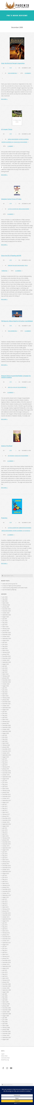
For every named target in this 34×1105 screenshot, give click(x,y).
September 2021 (6, 707)
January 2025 (5, 630)
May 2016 (4, 832)
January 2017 (5, 816)
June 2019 (4, 761)
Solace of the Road (6, 446)
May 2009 (4, 998)
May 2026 (4, 599)
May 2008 (4, 1021)
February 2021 (6, 721)
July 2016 (4, 828)
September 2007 (6, 1037)
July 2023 (4, 666)
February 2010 (6, 980)
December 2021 (6, 701)
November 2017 (6, 796)
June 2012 (4, 925)
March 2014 (5, 883)
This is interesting (12, 73)
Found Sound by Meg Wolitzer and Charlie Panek (14, 587)
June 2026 (4, 597)
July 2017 (4, 804)
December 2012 (6, 913)
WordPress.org (5, 1060)
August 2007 (5, 1039)
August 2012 (5, 921)
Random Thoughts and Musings (16, 265)
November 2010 (6, 962)
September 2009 (6, 990)
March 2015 (5, 859)
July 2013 (4, 899)
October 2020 (5, 729)
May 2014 (4, 879)
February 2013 (6, 909)
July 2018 (4, 780)
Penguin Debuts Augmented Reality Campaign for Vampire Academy (16, 376)
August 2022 (5, 686)
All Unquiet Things (6, 129)
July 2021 (4, 711)
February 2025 (6, 628)
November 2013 (6, 891)
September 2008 (6, 1013)
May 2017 (4, 808)
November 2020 (6, 727)
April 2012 (4, 929)
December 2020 (6, 725)
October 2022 (5, 684)
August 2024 (5, 640)
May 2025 (4, 622)
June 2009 (4, 996)
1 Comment (10, 146)
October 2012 (5, 917)
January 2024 (5, 654)
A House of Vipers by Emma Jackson (11, 585)
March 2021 (5, 719)
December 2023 (6, 656)
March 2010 (5, 978)
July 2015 (4, 852)
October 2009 (5, 988)
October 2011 (5, 940)
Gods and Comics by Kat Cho (9, 583)
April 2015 (4, 857)
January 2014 (5, 887)
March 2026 (5, 603)
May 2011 (4, 950)
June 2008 (4, 1019)
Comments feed (5, 1058)
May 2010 (4, 974)
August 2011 (5, 944)
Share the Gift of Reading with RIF (11, 255)
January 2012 (5, 934)
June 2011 (4, 948)
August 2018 (5, 778)
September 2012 (6, 919)
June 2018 (4, 782)
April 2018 (4, 786)
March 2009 (5, 1002)
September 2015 (6, 848)
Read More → (4, 99)
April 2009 (4, 1000)
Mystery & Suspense (23, 139)
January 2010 (5, 982)
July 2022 (4, 688)
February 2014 (6, 885)
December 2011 (6, 936)
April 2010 (4, 976)
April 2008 (4, 1023)
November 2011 (6, 938)
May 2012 (4, 927)
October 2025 (5, 613)
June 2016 (4, 830)
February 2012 (6, 932)
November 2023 (6, 658)
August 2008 (5, 1015)
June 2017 (4, 806)
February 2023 (6, 676)
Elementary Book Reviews (25, 527)
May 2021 (4, 715)
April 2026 (4, 601)
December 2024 (6, 632)
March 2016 (5, 836)
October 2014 (5, 869)
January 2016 (5, 840)
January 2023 (5, 678)
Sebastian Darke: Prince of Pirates (11, 199)
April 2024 (4, 648)
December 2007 (6, 1031)
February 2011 (6, 956)
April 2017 (4, 810)
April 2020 (4, 741)
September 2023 (6, 662)
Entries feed (4, 1056)
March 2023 (5, 674)
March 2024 (5, 650)
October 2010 (5, 964)
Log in (2, 1054)
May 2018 (4, 784)
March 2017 (5, 812)
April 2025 (4, 624)
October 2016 (5, 822)
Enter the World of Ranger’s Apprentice (13, 63)
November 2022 (6, 682)
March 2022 (5, 695)
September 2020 (6, 731)
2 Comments (10, 534)
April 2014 (4, 881)
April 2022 (4, 694)
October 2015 (5, 846)
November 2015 (6, 844)
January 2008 (5, 1029)
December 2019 (6, 749)
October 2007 (5, 1035)
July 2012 (4, 923)
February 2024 (6, 652)
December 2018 (6, 771)
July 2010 (4, 970)
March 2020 (5, 743)
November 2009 (6, 986)
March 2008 (5, 1025)
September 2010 (6, 966)
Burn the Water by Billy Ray (9, 589)
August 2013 (5, 897)
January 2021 (5, 723)
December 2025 (6, 609)
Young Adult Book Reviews (20, 142)
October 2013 (5, 893)
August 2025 (5, 616)
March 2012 (5, 931)
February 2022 (6, 697)
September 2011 (6, 942)
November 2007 (6, 1033)
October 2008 (5, 1011)
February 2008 (6, 1027)
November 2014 (6, 867)
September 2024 (6, 638)
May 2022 (4, 692)
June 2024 (4, 644)
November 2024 (6, 634)
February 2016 (6, 838)
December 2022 (6, 680)
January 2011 (5, 958)
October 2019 (5, 753)
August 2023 (5, 664)
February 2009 (6, 1004)
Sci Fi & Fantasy (26, 530)
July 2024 (4, 642)
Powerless (4, 518)
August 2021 (5, 709)
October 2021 (5, 705)
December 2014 (6, 865)
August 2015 (5, 850)
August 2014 (5, 873)
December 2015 (6, 842)
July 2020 (4, 735)
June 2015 (4, 853)
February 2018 (6, 790)
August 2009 (5, 992)
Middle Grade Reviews (13, 139)
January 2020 (5, 747)
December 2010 (6, 960)
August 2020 (5, 733)
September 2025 (6, 615)
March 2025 (5, 626)
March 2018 (5, 788)
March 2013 (5, 907)
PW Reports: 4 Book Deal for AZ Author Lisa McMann (17, 321)
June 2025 (4, 620)
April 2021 (4, 717)
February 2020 (6, 745)
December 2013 (6, 889)
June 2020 (4, 737)
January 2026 (5, 607)
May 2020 (4, 739)
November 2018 (6, 773)
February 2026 (6, 605)
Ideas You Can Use (12, 387)
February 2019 (6, 767)
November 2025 (6, 611)
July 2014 (4, 875)
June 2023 (4, 668)
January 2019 (5, 769)
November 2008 (6, 1010)
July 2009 (4, 994)
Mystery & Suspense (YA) (7, 142)
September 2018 (6, 776)
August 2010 (5, 968)
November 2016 (6, 820)
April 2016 (4, 834)
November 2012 (6, 915)
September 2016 (6, 824)
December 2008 (6, 1008)
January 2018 (5, 792)
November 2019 (6, 751)
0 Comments (28, 73)
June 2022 (4, 690)
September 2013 (6, 895)
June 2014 (4, 877)
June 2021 (4, 713)
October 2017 (5, 798)
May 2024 (4, 646)
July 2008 (4, 1017)
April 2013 (4, 905)
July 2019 (4, 759)
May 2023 (4, 670)
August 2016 (5, 826)
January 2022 (5, 699)
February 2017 (6, 814)
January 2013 (5, 911)
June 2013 (4, 901)
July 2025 (4, 618)
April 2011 (4, 952)
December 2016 (6, 818)
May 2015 (4, 855)
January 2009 (5, 1006)
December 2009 (6, 984)
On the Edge (11, 455)
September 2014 (6, 871)
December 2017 (6, 794)
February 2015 (6, 861)
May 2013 (4, 903)
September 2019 (6, 755)
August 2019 (5, 757)
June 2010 (4, 972)
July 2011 (4, 946)
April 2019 (4, 765)
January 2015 (5, 863)
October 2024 (5, 636)
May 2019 (4, 763)
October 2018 (5, 774)
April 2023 (4, 672)
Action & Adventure (13, 209)
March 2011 (5, 954)
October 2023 (5, 660)
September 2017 (6, 800)
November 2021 (6, 703)
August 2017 (5, 802)
